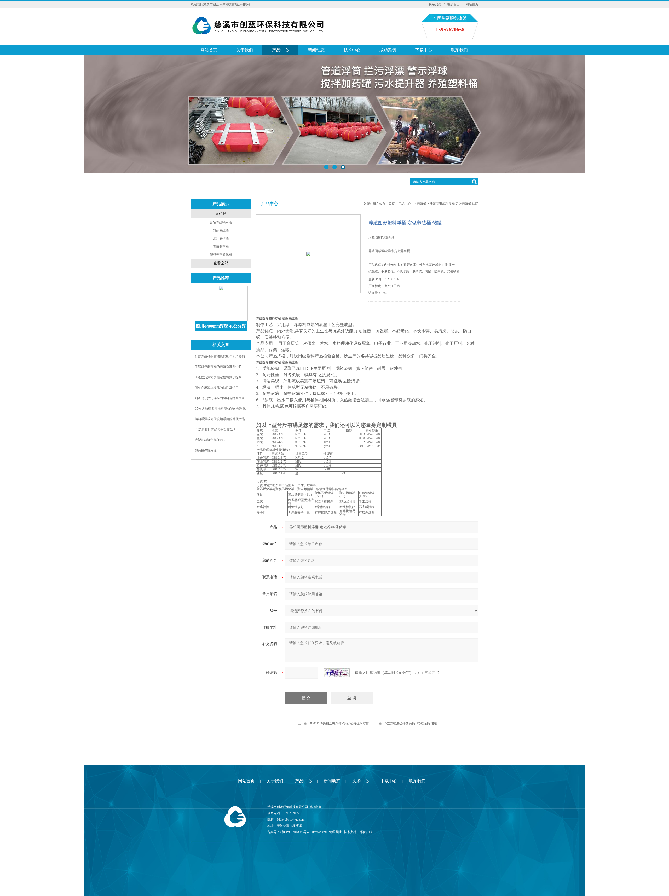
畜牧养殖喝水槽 (221, 222)
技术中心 (352, 50)
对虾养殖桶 (221, 230)
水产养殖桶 (221, 238)
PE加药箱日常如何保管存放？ (215, 429)
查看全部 (221, 263)
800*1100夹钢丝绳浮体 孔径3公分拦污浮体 (339, 723)
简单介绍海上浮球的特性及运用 (217, 387)
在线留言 (453, 4)
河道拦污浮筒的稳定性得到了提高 (218, 377)
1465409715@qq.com (290, 819)
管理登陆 (335, 832)
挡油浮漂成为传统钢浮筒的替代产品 (220, 419)
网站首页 (472, 4)
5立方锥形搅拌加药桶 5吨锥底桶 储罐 (411, 723)
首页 (392, 204)
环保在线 (366, 832)
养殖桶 (220, 214)
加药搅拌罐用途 (206, 450)
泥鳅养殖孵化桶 (221, 255)
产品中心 (280, 50)
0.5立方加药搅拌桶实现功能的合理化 (220, 408)
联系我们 (435, 4)
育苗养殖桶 (221, 246)
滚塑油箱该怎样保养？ (210, 440)
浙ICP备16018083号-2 (294, 832)
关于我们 (244, 50)
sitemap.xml (319, 832)
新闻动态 (316, 50)
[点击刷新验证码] (337, 672)
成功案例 (387, 50)
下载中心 (423, 50)
